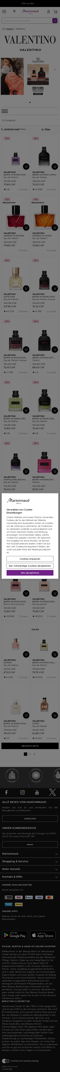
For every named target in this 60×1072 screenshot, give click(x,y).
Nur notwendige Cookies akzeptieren (30, 565)
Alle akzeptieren (30, 572)
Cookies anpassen (30, 558)
